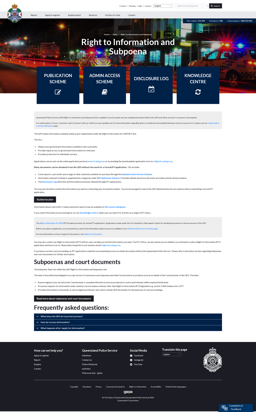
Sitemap (132, 6)
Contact (122, 6)
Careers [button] (131, 15)
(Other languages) (175, 387)
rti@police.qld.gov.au (163, 161)
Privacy (97, 387)
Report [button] (34, 15)
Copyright (73, 387)
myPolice (86, 368)
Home (106, 34)
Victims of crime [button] (112, 15)
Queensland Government (128, 400)
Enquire (37, 364)
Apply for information (93, 234)
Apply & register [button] (52, 15)
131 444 (201, 21)
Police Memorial (89, 364)
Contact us (87, 360)
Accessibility (154, 387)
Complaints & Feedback (236, 407)
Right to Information (136, 387)
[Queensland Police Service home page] (14, 13)
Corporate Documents (114, 387)
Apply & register (41, 355)
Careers (148, 6)
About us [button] (93, 15)
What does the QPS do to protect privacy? (62, 316)
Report (37, 360)
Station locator (45, 199)
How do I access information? (55, 322)
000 (221, 21)
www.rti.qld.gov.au (96, 161)
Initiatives (86, 355)
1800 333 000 (246, 21)
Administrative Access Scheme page (142, 228)
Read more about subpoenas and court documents (64, 298)
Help (140, 6)
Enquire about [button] (74, 15)
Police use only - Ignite (92, 373)
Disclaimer (85, 387)
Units (115, 34)
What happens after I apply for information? (63, 328)
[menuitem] (136, 355)
